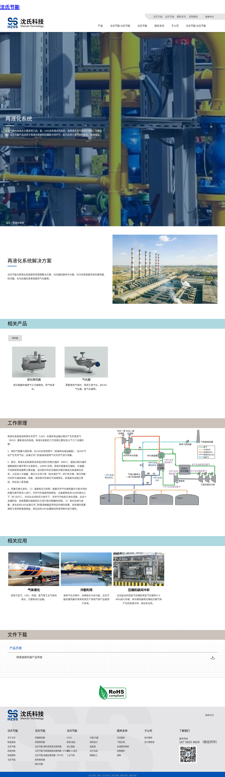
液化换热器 (34, 379)
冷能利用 (86, 590)
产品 (100, 26)
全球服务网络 (123, 746)
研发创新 (11, 751)
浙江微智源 (149, 742)
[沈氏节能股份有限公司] (26, 22)
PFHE (15, 338)
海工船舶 (71, 746)
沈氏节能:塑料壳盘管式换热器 (48, 746)
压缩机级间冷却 (138, 590)
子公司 (175, 26)
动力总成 (94, 751)
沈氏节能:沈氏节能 (120, 26)
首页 (8, 223)
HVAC (69, 738)
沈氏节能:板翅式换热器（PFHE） (50, 755)
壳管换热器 (40, 742)
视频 (119, 755)
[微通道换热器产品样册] (212, 657)
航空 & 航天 (72, 751)
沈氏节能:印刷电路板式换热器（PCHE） (53, 751)
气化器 (86, 379)
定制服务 (193, 16)
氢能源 (93, 746)
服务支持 (159, 26)
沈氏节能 (10, 7)
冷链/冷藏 (94, 738)
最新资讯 (181, 16)
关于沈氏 (11, 738)
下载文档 (121, 742)
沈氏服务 (121, 738)
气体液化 (34, 590)
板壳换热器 (40, 760)
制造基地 (11, 742)
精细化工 (94, 755)
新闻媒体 (11, 755)
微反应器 (39, 764)
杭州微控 (148, 738)
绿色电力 (94, 742)
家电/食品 (71, 742)
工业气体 (71, 755)
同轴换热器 (40, 738)
